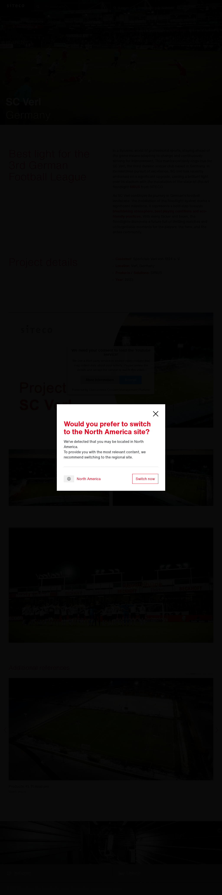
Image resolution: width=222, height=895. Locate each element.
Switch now (145, 478)
